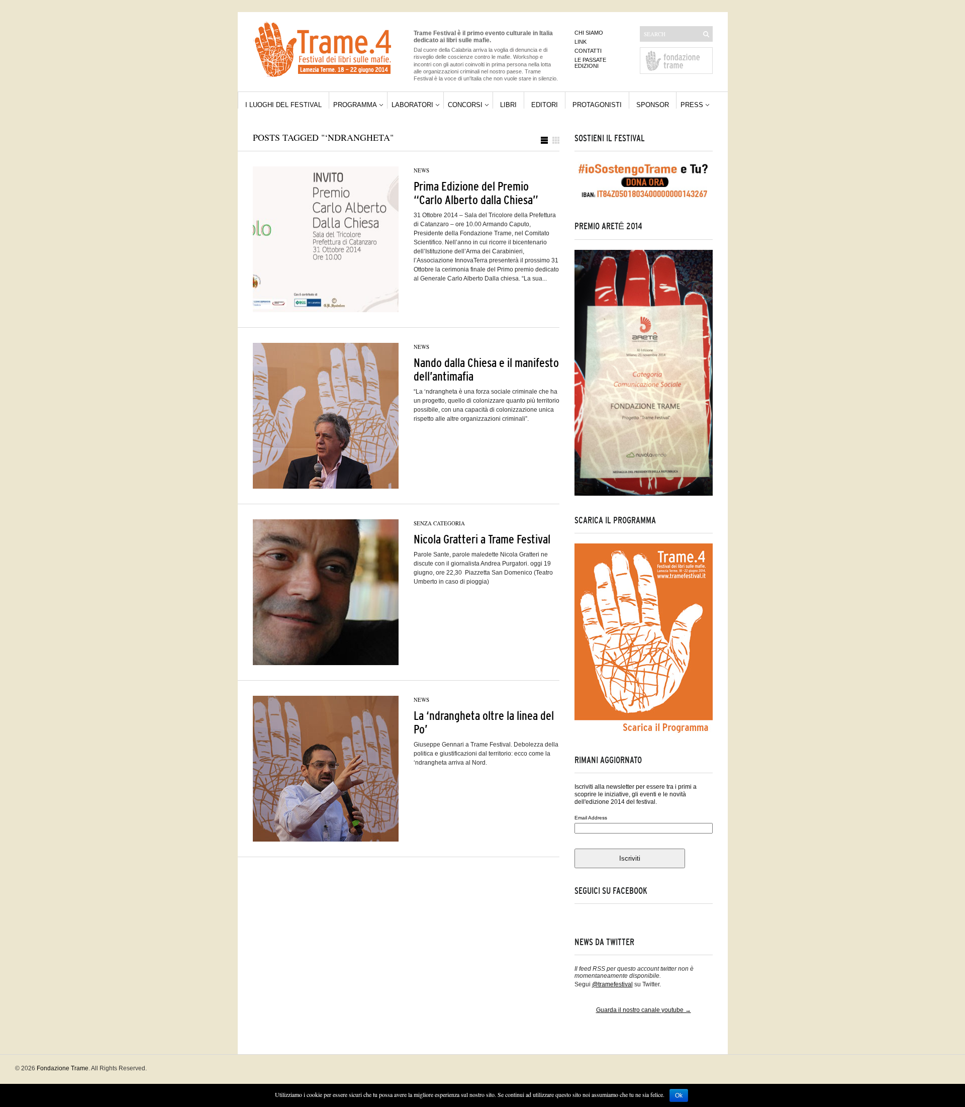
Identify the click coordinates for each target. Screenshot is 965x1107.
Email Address (590, 817)
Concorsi (465, 105)
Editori (544, 105)
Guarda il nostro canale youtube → (643, 1009)
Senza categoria (439, 523)
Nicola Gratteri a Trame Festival (482, 539)
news (421, 170)
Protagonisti (597, 105)
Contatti (588, 51)
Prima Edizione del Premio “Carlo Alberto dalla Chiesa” (476, 193)
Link (580, 42)
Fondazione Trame (62, 1068)
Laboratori (412, 105)
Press (692, 105)
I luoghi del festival (283, 105)
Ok (679, 1095)
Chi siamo (588, 33)
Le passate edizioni (590, 63)
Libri (508, 105)
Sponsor (652, 105)
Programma (355, 105)
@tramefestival (612, 984)
